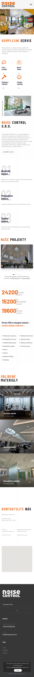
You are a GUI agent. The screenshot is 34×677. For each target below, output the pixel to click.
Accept (18, 670)
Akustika (5, 650)
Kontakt (5, 653)
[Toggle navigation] (27, 4)
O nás (4, 648)
